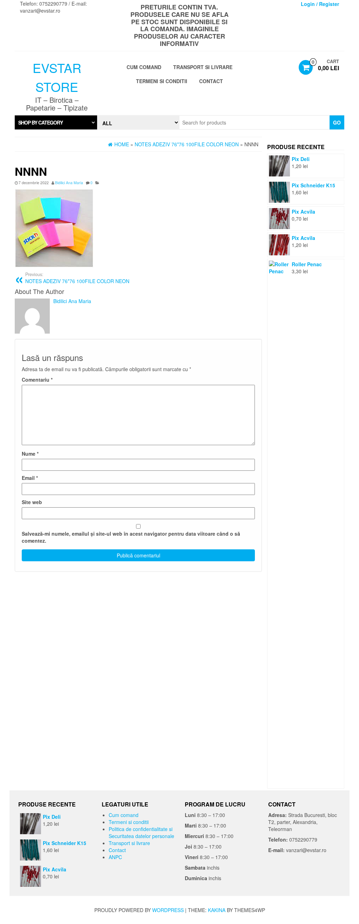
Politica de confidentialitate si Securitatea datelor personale (141, 832)
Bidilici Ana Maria (69, 182)
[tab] (56, 122)
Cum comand (144, 67)
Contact (211, 81)
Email (30, 477)
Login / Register (320, 3)
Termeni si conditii (161, 81)
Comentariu (37, 379)
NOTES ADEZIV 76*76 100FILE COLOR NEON (77, 277)
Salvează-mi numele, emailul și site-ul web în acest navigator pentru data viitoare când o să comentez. (131, 537)
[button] (56, 122)
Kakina (216, 909)
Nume (30, 453)
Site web (32, 501)
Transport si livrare (202, 67)
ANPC (115, 857)
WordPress (168, 909)
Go (337, 122)
